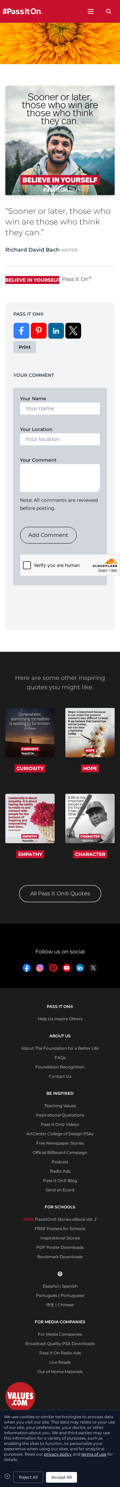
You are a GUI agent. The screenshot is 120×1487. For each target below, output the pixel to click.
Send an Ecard (60, 1189)
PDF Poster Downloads (60, 1247)
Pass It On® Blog (60, 1180)
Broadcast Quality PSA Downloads (60, 1343)
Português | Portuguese (60, 1295)
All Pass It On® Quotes (60, 893)
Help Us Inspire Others (60, 1018)
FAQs (60, 1057)
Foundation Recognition (60, 1066)
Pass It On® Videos (60, 1124)
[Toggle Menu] (91, 11)
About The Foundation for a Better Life (60, 1048)
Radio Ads (60, 1171)
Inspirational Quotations (60, 1115)
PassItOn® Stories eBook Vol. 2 (60, 1219)
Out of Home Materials (60, 1371)
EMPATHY (30, 854)
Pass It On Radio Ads (60, 1352)
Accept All (61, 1477)
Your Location (36, 429)
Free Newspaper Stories (60, 1143)
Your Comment (38, 460)
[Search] (108, 11)
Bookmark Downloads (60, 1256)
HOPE (90, 768)
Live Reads (60, 1362)
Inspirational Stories (60, 1237)
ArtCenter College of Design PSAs (60, 1133)
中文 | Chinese (60, 1304)
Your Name (33, 399)
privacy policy (58, 1454)
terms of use (93, 1454)
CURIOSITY (30, 768)
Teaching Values (60, 1105)
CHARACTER (90, 854)
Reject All (28, 1477)
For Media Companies (60, 1334)
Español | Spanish (60, 1286)
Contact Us (60, 1076)
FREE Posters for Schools (60, 1228)
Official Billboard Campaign (60, 1152)
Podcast (60, 1161)
